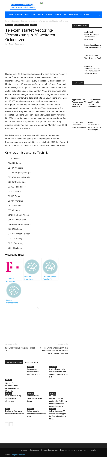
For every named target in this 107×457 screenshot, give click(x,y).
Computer (19, 15)
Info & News (18, 25)
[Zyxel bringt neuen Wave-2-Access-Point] (77, 58)
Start (7, 21)
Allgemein (15, 21)
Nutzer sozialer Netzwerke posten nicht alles (36, 413)
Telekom (33, 25)
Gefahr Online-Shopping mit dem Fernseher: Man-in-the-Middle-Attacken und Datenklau (54, 351)
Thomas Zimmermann (16, 44)
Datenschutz (34, 450)
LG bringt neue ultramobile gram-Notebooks (79, 125)
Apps (7, 409)
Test (65, 15)
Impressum (23, 450)
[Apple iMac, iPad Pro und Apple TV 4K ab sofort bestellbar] (79, 93)
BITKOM (8, 380)
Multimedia (73, 15)
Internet (49, 15)
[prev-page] (6, 424)
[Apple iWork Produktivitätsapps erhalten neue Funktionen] (77, 34)
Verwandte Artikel (14, 362)
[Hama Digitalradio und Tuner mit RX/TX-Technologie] (95, 115)
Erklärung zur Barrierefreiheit (71, 450)
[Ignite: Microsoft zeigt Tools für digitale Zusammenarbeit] (95, 93)
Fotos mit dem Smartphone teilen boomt (34, 398)
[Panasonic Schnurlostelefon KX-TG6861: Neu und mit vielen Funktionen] (77, 68)
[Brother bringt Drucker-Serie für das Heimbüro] (77, 47)
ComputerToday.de (18, 454)
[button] (99, 14)
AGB (86, 450)
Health (40, 15)
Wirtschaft (85, 15)
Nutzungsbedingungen (49, 450)
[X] (29, 54)
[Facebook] (23, 54)
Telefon (58, 15)
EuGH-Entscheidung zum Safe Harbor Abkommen (13, 398)
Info (11, 15)
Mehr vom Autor (31, 362)
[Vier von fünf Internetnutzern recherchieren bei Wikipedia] (14, 374)
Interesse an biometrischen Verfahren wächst (34, 371)
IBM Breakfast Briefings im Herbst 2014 (20, 349)
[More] (36, 54)
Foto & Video (30, 15)
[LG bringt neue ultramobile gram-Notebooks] (79, 115)
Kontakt (93, 450)
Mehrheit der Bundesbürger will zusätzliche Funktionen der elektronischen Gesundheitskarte (58, 401)
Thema (26, 25)
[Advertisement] (36, 66)
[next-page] (11, 424)
